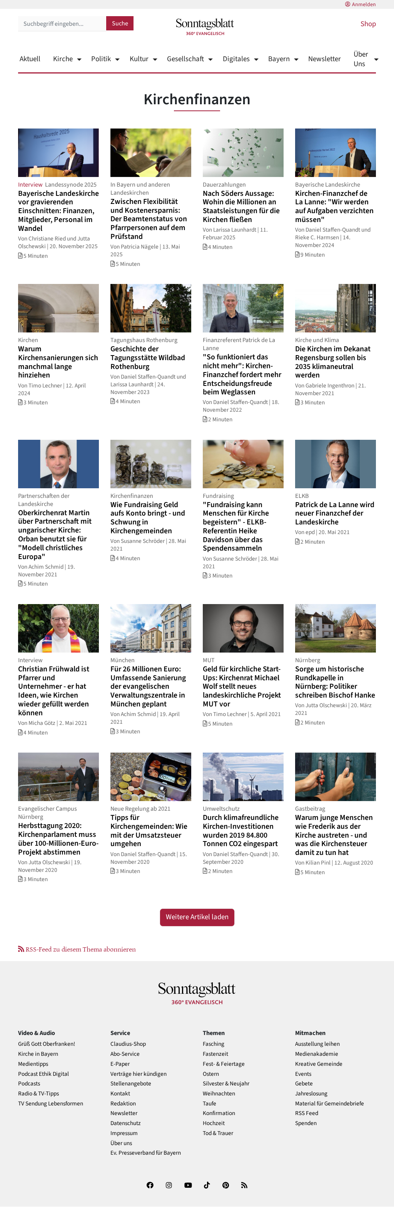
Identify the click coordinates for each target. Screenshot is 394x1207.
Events (303, 1074)
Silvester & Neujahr (226, 1084)
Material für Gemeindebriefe (329, 1104)
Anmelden (364, 4)
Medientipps (33, 1064)
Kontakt (120, 1094)
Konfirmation (219, 1113)
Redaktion (123, 1104)
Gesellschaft (185, 59)
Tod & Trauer (218, 1133)
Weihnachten (219, 1094)
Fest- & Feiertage (224, 1064)
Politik (101, 59)
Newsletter (324, 59)
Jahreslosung (311, 1094)
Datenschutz (125, 1123)
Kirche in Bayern (38, 1054)
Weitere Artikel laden (197, 917)
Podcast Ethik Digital (43, 1074)
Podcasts (29, 1084)
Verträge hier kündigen (138, 1074)
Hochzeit (214, 1123)
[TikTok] (207, 1187)
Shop (368, 24)
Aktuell (30, 59)
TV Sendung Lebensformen (50, 1104)
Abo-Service (125, 1054)
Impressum (124, 1133)
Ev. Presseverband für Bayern (145, 1153)
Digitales (236, 59)
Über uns (121, 1143)
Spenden (306, 1123)
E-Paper (120, 1064)
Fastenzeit (215, 1054)
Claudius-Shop (128, 1044)
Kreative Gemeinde (318, 1064)
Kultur (139, 59)
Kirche (63, 59)
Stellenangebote (130, 1084)
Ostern (211, 1074)
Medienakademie (316, 1054)
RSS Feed (306, 1113)
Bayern (279, 59)
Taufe (209, 1104)
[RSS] (244, 1187)
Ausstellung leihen (317, 1044)
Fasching (213, 1044)
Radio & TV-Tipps (38, 1094)
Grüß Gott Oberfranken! (46, 1044)
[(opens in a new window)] (150, 1187)
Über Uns (361, 59)
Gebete (304, 1084)
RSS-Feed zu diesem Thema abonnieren (80, 949)
